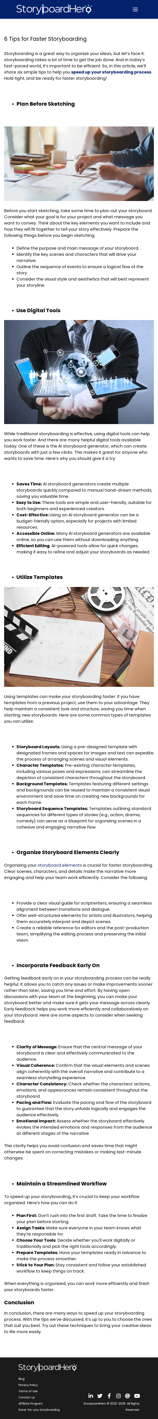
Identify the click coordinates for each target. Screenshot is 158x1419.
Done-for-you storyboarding (39, 1410)
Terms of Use (28, 1391)
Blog (21, 1379)
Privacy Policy (28, 1385)
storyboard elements (60, 865)
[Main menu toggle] (135, 9)
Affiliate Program (31, 1403)
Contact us (27, 1397)
